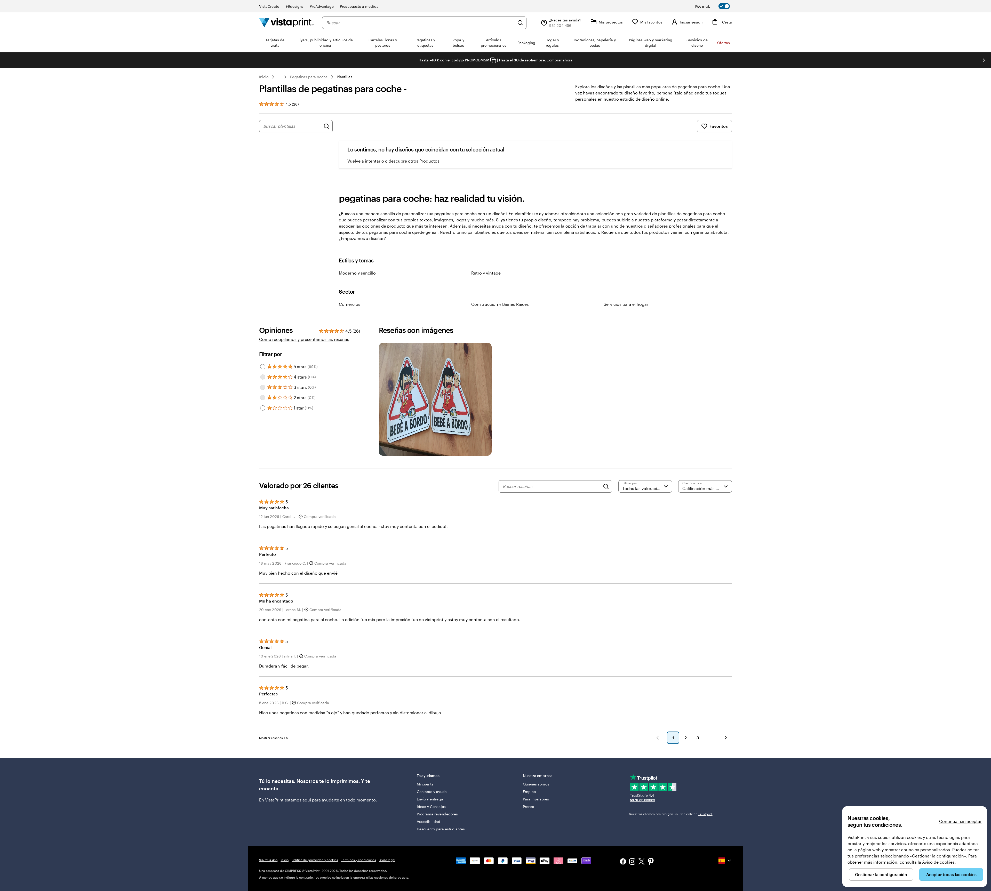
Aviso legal (387, 860)
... (279, 77)
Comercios (349, 304)
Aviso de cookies (938, 862)
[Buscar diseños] (326, 126)
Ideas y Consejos (431, 806)
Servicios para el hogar (626, 304)
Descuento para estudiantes (441, 829)
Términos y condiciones (358, 860)
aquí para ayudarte (320, 799)
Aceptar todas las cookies (951, 874)
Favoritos (718, 126)
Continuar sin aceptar (960, 821)
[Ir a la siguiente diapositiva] (984, 60)
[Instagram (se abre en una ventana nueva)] (632, 862)
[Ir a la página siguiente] (726, 738)
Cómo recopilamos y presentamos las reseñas (304, 339)
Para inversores (536, 799)
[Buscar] (520, 23)
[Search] (606, 486)
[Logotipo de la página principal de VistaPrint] (286, 22)
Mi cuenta (425, 784)
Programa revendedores (437, 814)
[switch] (716, 6)
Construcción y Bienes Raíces (500, 304)
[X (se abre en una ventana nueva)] (641, 862)
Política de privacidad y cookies (315, 860)
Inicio (263, 77)
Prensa (528, 806)
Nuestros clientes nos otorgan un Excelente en (671, 814)
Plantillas (345, 77)
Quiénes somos (536, 784)
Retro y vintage (486, 272)
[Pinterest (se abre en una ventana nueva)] (651, 862)
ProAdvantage (322, 6)
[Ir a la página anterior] (657, 738)
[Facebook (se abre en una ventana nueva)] (623, 862)
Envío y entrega (430, 799)
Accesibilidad (429, 821)
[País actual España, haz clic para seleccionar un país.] (725, 860)
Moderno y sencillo (357, 272)
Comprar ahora (559, 60)
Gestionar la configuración (881, 874)
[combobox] (420, 23)
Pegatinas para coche (308, 77)
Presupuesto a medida (359, 6)
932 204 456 (268, 860)
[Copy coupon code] (493, 60)
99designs (294, 6)
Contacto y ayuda (432, 791)
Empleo (529, 791)
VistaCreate (269, 6)
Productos (429, 160)
